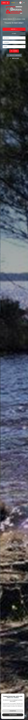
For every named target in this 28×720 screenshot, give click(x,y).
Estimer (14, 33)
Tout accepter (13, 714)
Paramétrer (13, 711)
